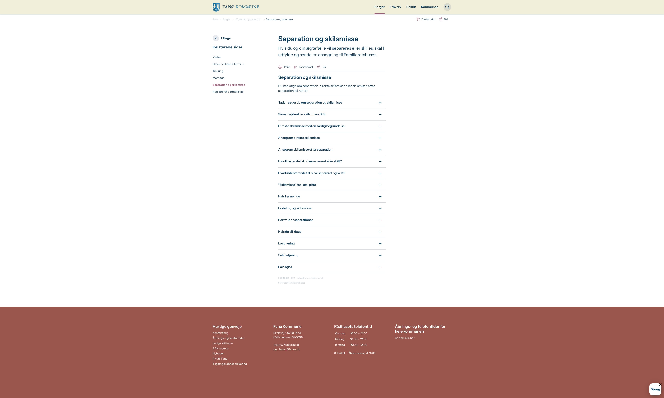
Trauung (218, 71)
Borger (380, 7)
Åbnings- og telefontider (229, 338)
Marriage (218, 78)
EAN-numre (220, 348)
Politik (411, 7)
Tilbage (225, 38)
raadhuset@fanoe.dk (286, 349)
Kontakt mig (220, 333)
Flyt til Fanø (220, 358)
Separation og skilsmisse (229, 84)
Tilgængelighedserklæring (230, 363)
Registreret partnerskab (228, 91)
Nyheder (218, 353)
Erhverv (395, 7)
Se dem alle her (404, 338)
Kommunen (429, 7)
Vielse (217, 57)
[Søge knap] (447, 7)
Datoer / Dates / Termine (228, 64)
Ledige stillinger (223, 343)
